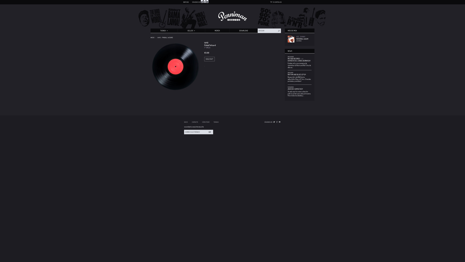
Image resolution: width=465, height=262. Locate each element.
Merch (217, 31)
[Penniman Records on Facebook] (205, 1)
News (290, 51)
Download (243, 31)
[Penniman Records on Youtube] (207, 1)
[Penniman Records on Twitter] (202, 1)
